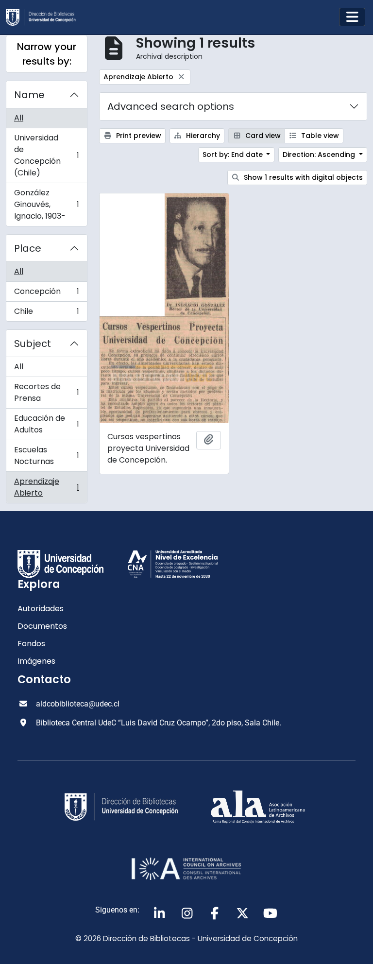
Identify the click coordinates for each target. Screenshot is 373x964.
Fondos (31, 643)
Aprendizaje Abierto (46, 487)
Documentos (42, 626)
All (18, 117)
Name (29, 95)
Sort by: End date (234, 154)
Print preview (137, 135)
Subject (32, 343)
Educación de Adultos (46, 424)
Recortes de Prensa (46, 392)
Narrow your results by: (46, 54)
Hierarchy (202, 135)
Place (27, 248)
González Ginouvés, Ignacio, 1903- (46, 204)
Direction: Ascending (320, 154)
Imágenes (36, 661)
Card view (262, 135)
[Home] (45, 17)
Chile (46, 313)
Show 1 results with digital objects (302, 177)
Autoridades (40, 608)
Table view (319, 135)
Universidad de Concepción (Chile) (46, 155)
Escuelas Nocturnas (46, 455)
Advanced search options (170, 106)
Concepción (46, 294)
